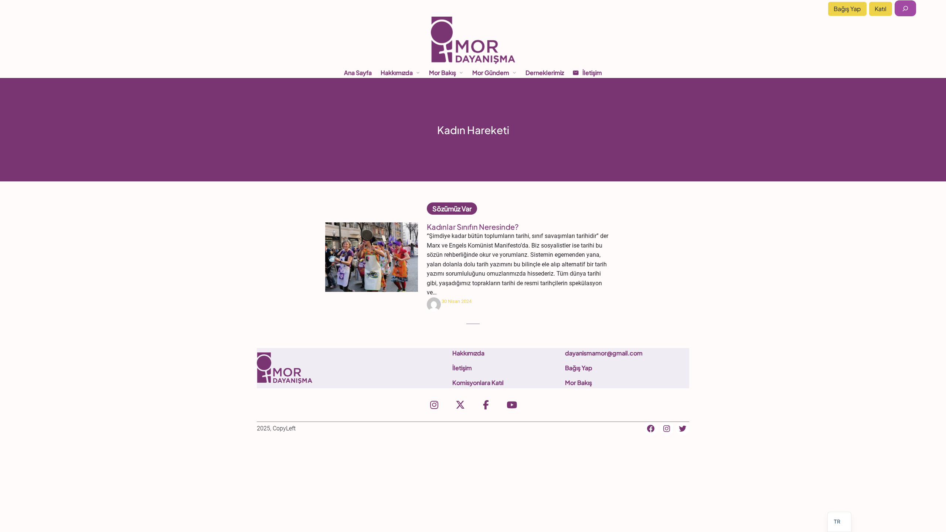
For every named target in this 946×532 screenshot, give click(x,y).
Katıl (881, 9)
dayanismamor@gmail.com (604, 353)
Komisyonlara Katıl (478, 382)
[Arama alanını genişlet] (905, 8)
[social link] (434, 405)
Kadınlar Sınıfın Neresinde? (473, 226)
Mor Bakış (578, 382)
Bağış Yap (847, 9)
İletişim (462, 368)
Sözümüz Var (452, 208)
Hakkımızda (468, 353)
